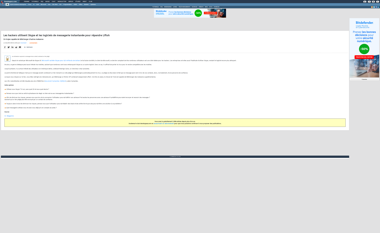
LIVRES (175, 7)
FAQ (41, 1)
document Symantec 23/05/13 (55, 81)
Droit (84, 1)
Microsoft (43, 4)
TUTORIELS (155, 7)
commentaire (33, 43)
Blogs (47, 1)
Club (90, 1)
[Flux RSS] (372, 7)
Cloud (29, 4)
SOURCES (194, 7)
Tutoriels (34, 1)
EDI (60, 4)
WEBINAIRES (167, 7)
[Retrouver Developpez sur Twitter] (374, 7)
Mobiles (86, 4)
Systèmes (93, 4)
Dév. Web (54, 4)
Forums (26, 1)
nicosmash (23, 43)
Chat (53, 1)
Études (77, 1)
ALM (37, 4)
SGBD (75, 4)
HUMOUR (216, 7)
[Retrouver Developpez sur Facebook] (376, 7)
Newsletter (61, 1)
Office (80, 4)
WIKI (206, 7)
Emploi (70, 1)
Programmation (67, 4)
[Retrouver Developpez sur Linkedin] (378, 7)
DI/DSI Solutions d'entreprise (18, 4)
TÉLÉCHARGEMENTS (184, 7)
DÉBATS (201, 7)
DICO (210, 7)
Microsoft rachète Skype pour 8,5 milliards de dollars (61, 61)
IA (33, 4)
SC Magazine (9, 116)
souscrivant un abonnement (164, 124)
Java (49, 4)
